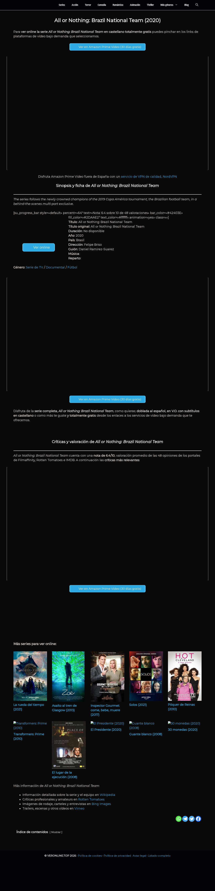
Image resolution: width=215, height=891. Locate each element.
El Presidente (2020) (106, 730)
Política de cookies (90, 855)
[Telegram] (185, 819)
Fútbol (72, 267)
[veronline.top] (26, 5)
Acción (75, 5)
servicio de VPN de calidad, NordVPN (149, 176)
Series (62, 5)
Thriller (150, 5)
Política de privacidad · (118, 855)
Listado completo (159, 855)
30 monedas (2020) (183, 730)
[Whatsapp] (179, 819)
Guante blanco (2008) (145, 734)
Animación (135, 5)
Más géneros (167, 5)
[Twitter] (192, 819)
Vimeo (79, 808)
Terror (88, 5)
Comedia (102, 5)
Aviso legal (139, 855)
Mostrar (56, 832)
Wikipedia (107, 795)
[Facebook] (198, 819)
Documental (55, 267)
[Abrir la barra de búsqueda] (197, 5)
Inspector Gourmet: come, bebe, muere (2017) (105, 710)
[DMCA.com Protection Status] (107, 885)
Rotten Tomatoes (91, 799)
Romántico (118, 5)
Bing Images (101, 804)
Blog (186, 5)
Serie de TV (34, 267)
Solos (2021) (138, 705)
